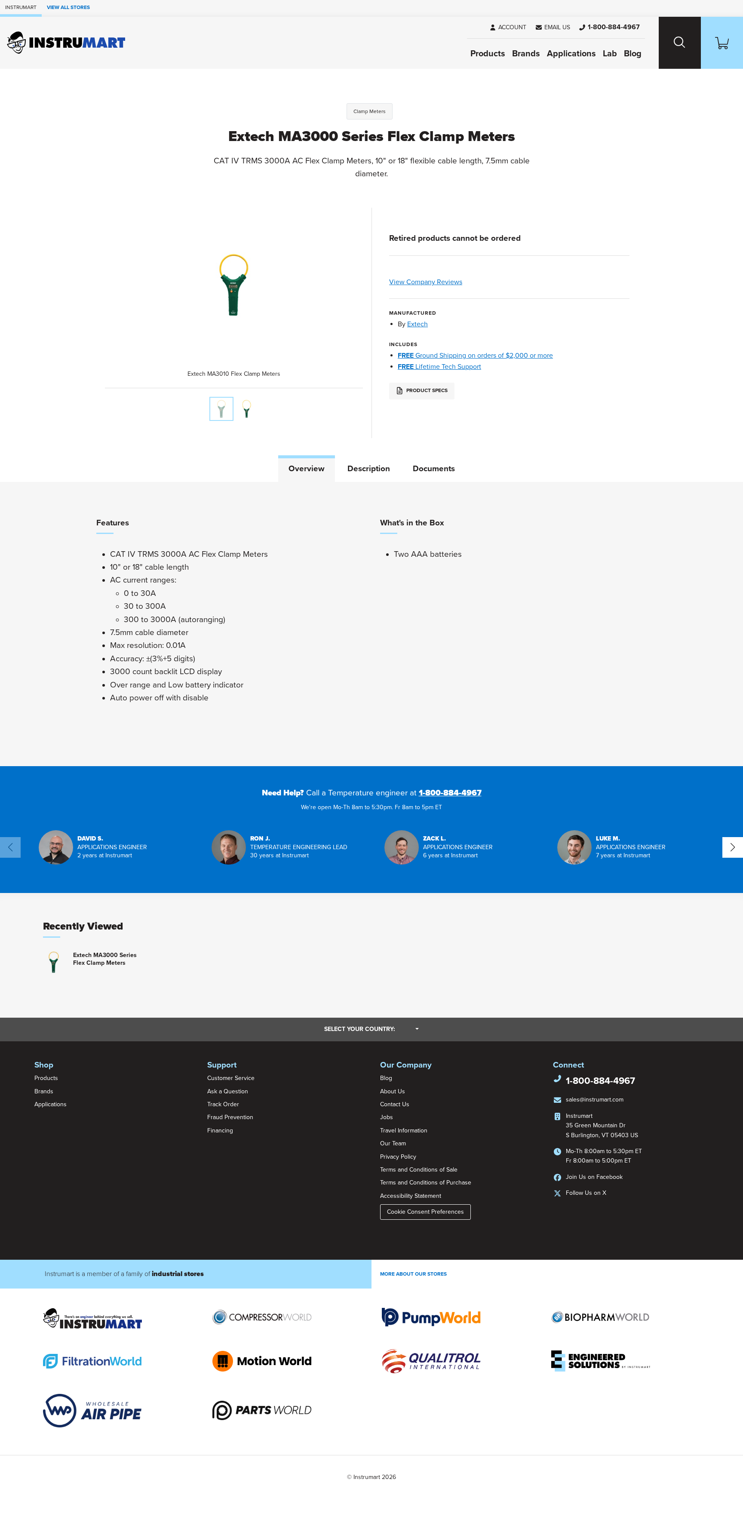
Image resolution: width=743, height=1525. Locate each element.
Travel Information (403, 1130)
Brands (526, 54)
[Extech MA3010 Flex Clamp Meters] (221, 409)
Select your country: (371, 1029)
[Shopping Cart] (722, 43)
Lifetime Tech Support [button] (439, 366)
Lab (610, 54)
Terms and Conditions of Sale (418, 1169)
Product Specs (426, 390)
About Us (392, 1091)
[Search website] (680, 43)
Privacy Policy (398, 1156)
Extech (417, 324)
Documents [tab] (434, 468)
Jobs (386, 1117)
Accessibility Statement (410, 1196)
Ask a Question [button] (227, 1091)
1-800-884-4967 (450, 793)
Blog (633, 54)
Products (487, 54)
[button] (552, 27)
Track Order (223, 1104)
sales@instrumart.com (594, 1099)
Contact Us (394, 1104)
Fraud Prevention (230, 1117)
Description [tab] (368, 468)
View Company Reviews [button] (445, 282)
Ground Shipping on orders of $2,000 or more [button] (475, 355)
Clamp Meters (369, 111)
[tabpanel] (371, 624)
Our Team (393, 1143)
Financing (220, 1130)
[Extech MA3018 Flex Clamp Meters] (246, 409)
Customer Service (231, 1078)
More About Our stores (413, 1274)
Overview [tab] (307, 468)
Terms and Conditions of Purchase (425, 1182)
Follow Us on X (586, 1193)
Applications (571, 54)
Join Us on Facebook (594, 1177)
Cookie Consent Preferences (425, 1211)
